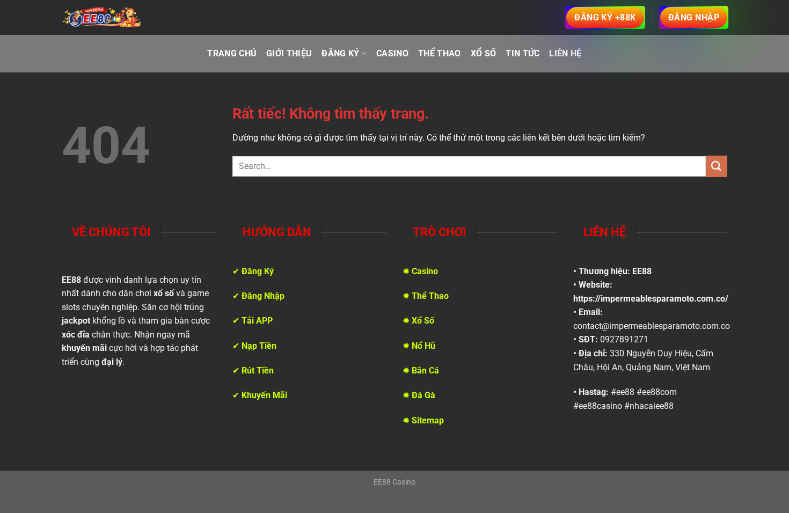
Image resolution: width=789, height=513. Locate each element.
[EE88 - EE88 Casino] (102, 17)
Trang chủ (232, 53)
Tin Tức (522, 53)
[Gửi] (716, 166)
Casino (392, 53)
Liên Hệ (565, 53)
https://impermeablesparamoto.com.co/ (650, 299)
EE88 (642, 271)
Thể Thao (439, 53)
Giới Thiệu (289, 53)
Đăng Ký (340, 53)
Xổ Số (483, 53)
